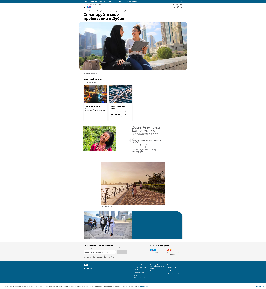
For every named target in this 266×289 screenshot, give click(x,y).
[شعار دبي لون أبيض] (95, 265)
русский (180, 4)
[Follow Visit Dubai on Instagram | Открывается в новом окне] (88, 268)
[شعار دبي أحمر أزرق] (89, 7)
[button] (260, 286)
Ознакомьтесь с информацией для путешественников (122, 1)
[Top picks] (181, 7)
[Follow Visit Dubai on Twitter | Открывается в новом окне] (91, 268)
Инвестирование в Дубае (95, 4)
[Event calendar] (178, 7)
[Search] (175, 7)
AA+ (174, 4)
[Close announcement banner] (181, 1)
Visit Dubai (86, 4)
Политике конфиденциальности (105, 257)
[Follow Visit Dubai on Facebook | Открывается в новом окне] (84, 268)
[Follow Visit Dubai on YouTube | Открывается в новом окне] (94, 268)
